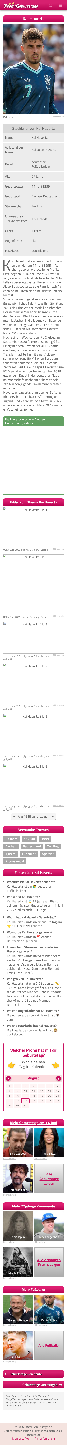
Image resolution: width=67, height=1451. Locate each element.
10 (25, 1091)
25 (33, 1101)
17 (25, 1096)
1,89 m (36, 231)
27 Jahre (37, 176)
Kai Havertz (44, 1396)
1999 (46, 186)
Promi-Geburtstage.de (38, 1427)
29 (9, 1105)
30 (17, 1105)
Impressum (34, 1434)
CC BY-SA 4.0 (51, 1402)
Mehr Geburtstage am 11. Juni (33, 1122)
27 (49, 1101)
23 (17, 1101)
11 (33, 1091)
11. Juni (37, 186)
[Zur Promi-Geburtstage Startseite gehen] (21, 4)
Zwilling (37, 206)
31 (25, 1105)
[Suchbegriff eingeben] (51, 5)
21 (57, 1096)
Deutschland (51, 196)
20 (49, 1096)
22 (9, 1101)
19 (41, 1096)
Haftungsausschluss (47, 1431)
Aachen (37, 196)
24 (25, 1101)
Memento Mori (21, 1438)
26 (41, 1101)
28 (57, 1101)
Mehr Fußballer (33, 1289)
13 (49, 1091)
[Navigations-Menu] (61, 5)
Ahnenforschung (45, 1438)
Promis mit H (14, 861)
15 (9, 1096)
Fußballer (29, 854)
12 (41, 1091)
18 (33, 1096)
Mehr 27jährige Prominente (33, 1206)
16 (17, 1096)
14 (57, 1091)
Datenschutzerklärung (17, 1431)
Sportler (48, 854)
